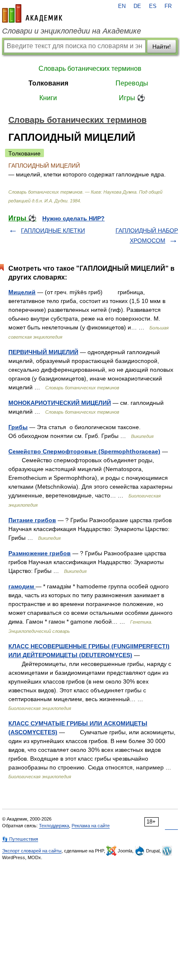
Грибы (18, 427)
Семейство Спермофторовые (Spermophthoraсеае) (84, 451)
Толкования (48, 83)
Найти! (161, 46)
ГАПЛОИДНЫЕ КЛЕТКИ (53, 230)
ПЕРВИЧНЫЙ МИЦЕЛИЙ (43, 352)
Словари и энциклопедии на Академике (71, 31)
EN (122, 6)
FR (168, 6)
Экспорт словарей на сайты (32, 850)
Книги (48, 97)
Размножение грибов (39, 553)
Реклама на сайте (91, 825)
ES (153, 6)
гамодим (22, 586)
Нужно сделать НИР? (73, 218)
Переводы (132, 83)
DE (137, 6)
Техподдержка (54, 825)
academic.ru (32, 13)
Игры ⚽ (132, 97)
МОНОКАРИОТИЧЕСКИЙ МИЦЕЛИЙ (59, 402)
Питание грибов (32, 520)
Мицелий (22, 292)
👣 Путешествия (20, 839)
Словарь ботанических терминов (90, 68)
